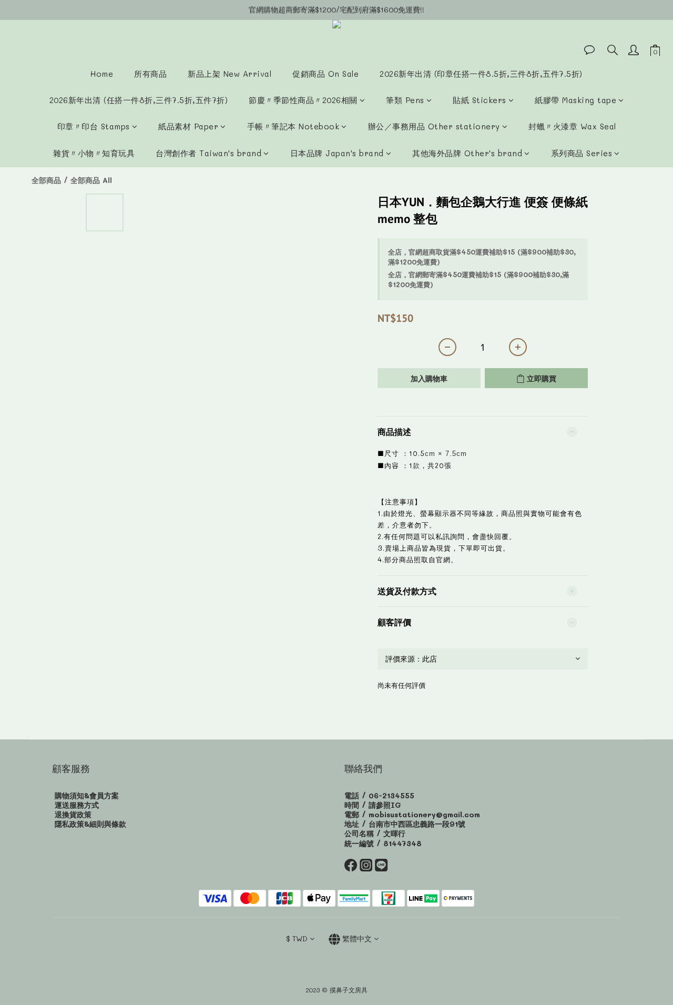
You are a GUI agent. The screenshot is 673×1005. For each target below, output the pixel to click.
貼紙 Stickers (479, 100)
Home (101, 73)
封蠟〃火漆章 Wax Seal (572, 126)
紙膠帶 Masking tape (575, 100)
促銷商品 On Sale (325, 73)
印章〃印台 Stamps (93, 126)
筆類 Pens (405, 100)
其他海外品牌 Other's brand (467, 153)
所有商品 (150, 73)
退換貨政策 (73, 814)
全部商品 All (91, 180)
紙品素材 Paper (188, 126)
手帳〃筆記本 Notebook (293, 126)
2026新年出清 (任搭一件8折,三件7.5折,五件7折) (138, 100)
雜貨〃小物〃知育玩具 (94, 153)
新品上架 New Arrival (229, 73)
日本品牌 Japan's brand (337, 153)
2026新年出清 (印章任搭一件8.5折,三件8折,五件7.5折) (481, 73)
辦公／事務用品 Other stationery (434, 126)
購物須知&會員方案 (87, 795)
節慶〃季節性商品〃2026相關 (303, 100)
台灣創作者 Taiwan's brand (208, 153)
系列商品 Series (582, 153)
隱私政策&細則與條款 (90, 824)
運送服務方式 (77, 805)
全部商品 (46, 180)
